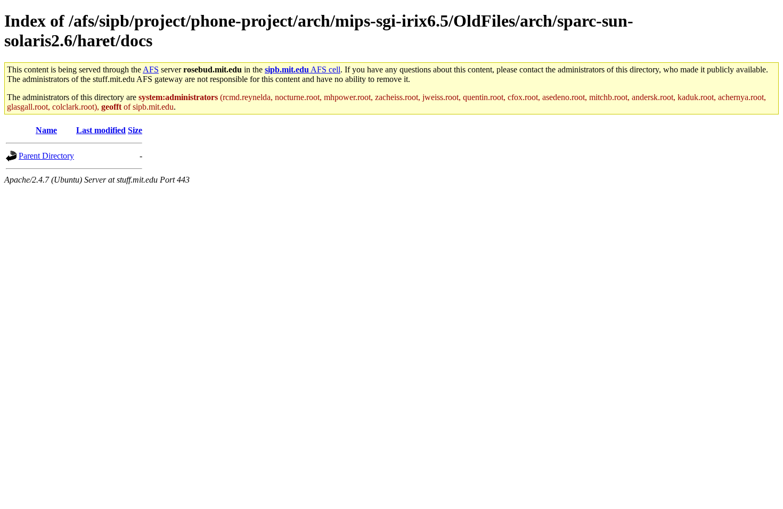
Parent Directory (46, 155)
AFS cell (302, 69)
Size (135, 130)
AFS (151, 69)
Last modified (101, 130)
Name (46, 130)
